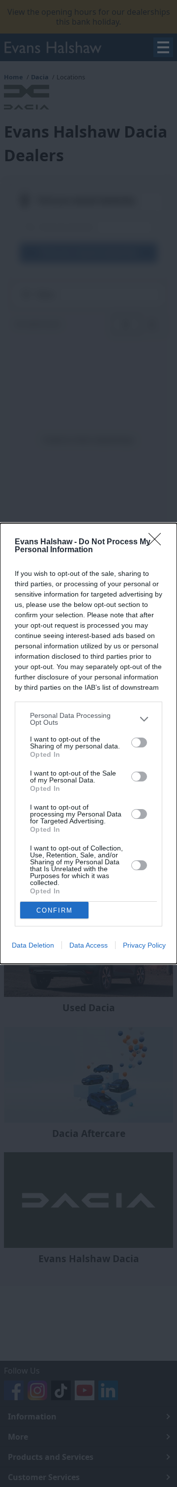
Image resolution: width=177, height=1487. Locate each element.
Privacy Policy (144, 945)
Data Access (88, 945)
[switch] (139, 742)
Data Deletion (33, 945)
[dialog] (88, 743)
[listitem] (88, 719)
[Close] (157, 542)
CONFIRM (54, 910)
